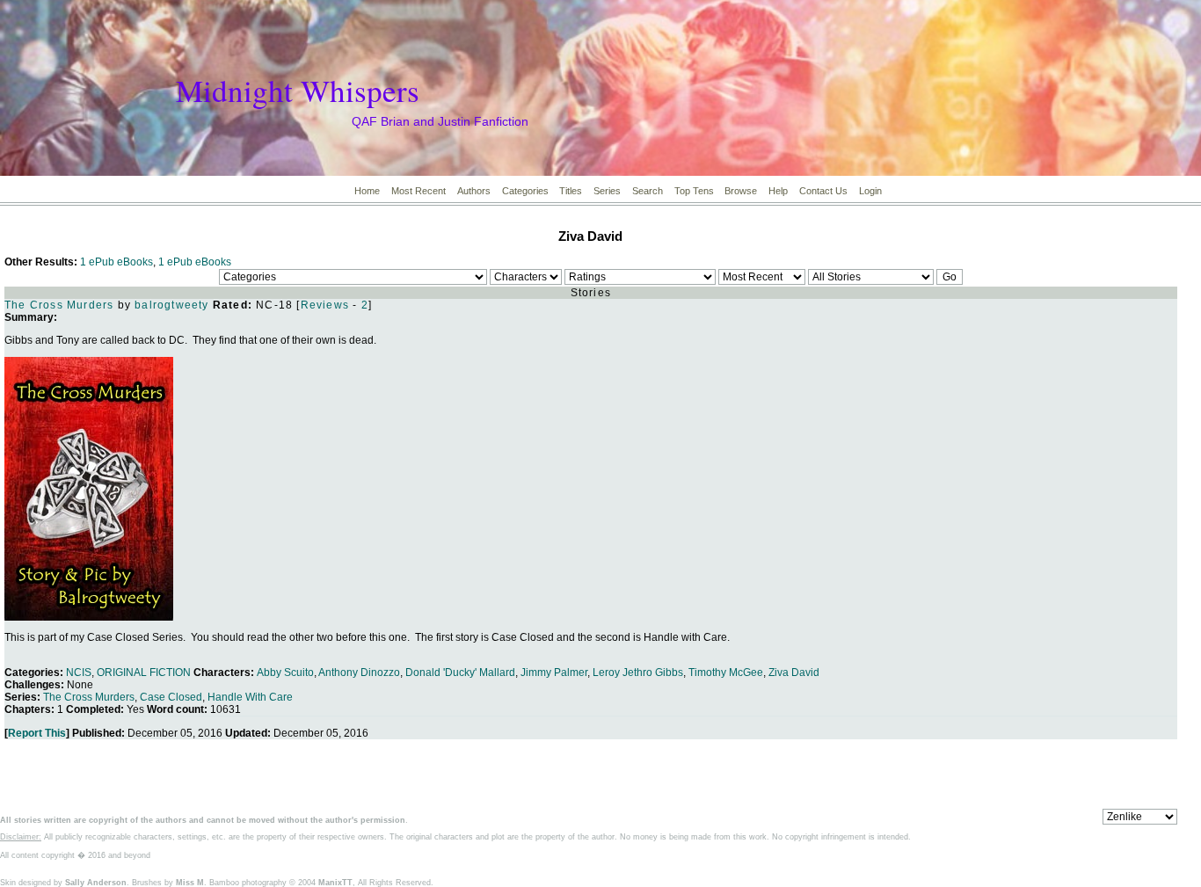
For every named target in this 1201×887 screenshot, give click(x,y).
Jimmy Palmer (553, 672)
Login (870, 190)
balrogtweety (171, 305)
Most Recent (418, 190)
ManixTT (335, 882)
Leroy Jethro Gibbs (638, 672)
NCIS (78, 672)
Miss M (190, 882)
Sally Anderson (96, 882)
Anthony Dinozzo (359, 672)
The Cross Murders (58, 305)
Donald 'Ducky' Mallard (460, 672)
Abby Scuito (285, 672)
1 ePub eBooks (116, 262)
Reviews (325, 305)
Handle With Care (250, 697)
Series (607, 190)
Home (367, 190)
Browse (740, 190)
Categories (525, 190)
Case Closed (171, 697)
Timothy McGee (725, 672)
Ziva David (793, 672)
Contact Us (823, 190)
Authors (474, 190)
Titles (570, 190)
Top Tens (694, 190)
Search (647, 190)
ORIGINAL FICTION (144, 672)
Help (778, 190)
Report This (37, 733)
